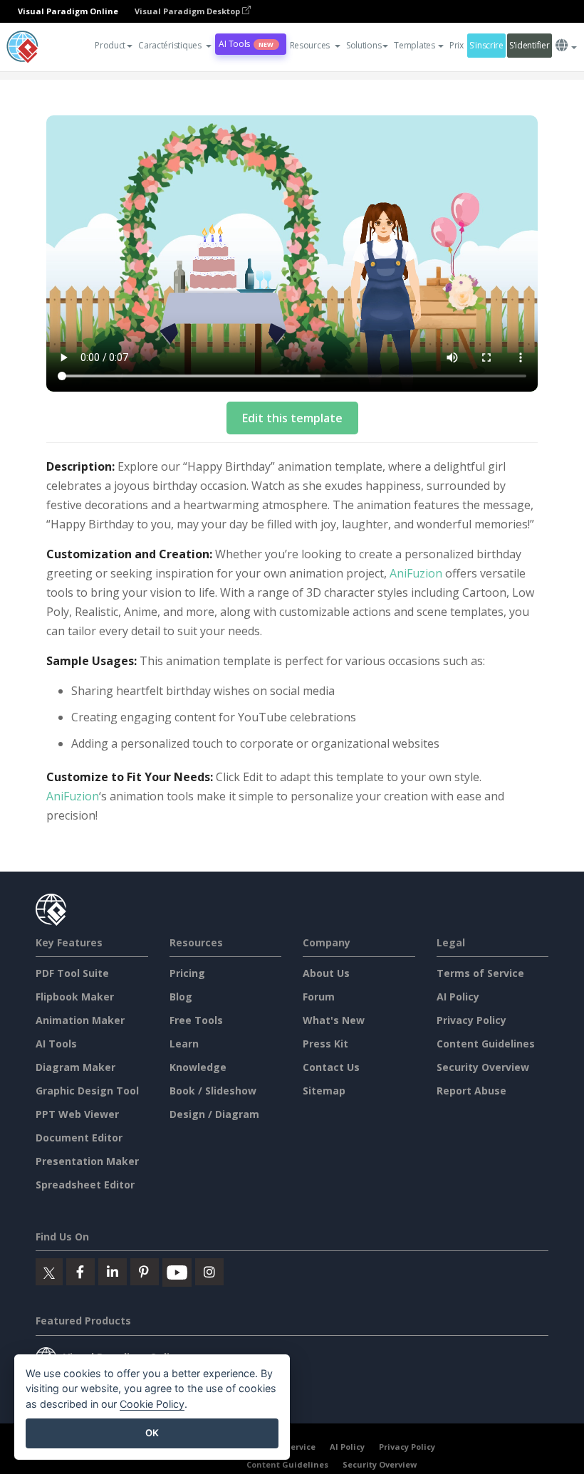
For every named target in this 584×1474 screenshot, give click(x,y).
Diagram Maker (75, 1067)
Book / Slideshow (213, 1090)
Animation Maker (80, 1020)
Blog (181, 996)
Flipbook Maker (75, 996)
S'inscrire (486, 45)
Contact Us (331, 1067)
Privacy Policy (471, 1020)
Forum (319, 996)
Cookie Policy (152, 1404)
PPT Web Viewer (77, 1114)
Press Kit (325, 1043)
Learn (184, 1043)
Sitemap (324, 1090)
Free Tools (196, 1020)
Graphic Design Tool (87, 1090)
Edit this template (292, 418)
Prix (456, 45)
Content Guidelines (486, 1043)
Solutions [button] (363, 45)
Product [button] (110, 45)
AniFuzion (416, 573)
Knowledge (198, 1067)
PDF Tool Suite (72, 973)
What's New (334, 1020)
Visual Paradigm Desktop (188, 11)
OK (152, 1432)
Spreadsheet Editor (85, 1184)
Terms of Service (480, 973)
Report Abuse (471, 1090)
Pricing (187, 973)
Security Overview (483, 1067)
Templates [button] (414, 45)
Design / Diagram (214, 1114)
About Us (326, 973)
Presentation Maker (87, 1161)
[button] (175, 45)
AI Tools (246, 44)
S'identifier (529, 45)
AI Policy (458, 996)
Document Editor (79, 1137)
